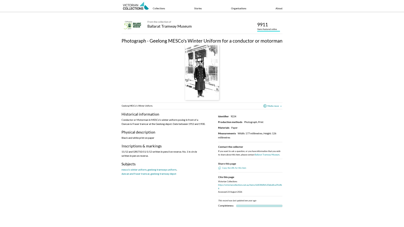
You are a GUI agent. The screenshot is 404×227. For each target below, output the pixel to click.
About (279, 8)
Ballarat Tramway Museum (169, 26)
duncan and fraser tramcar (136, 173)
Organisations (238, 8)
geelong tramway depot (163, 173)
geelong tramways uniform (162, 169)
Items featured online (267, 26)
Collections (159, 8)
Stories (198, 8)
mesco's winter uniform (134, 169)
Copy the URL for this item (234, 168)
